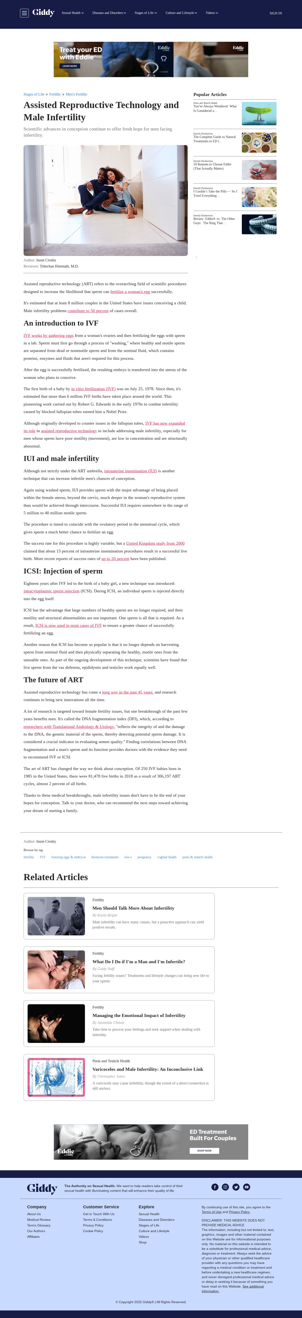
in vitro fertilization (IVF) (93, 388)
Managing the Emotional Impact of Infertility (138, 1015)
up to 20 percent (115, 558)
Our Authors (36, 1231)
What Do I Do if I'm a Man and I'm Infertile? (138, 961)
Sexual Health (149, 1214)
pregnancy (144, 857)
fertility (29, 857)
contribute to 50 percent (88, 310)
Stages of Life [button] (144, 13)
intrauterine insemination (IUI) (130, 471)
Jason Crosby (46, 260)
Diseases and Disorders (156, 1220)
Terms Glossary (38, 1225)
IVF (42, 857)
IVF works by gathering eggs (49, 335)
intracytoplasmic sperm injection (52, 591)
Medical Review (38, 1220)
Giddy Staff (105, 969)
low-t (128, 857)
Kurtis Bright (107, 915)
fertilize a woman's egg (130, 291)
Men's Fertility (76, 94)
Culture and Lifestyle (154, 1231)
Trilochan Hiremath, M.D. (59, 266)
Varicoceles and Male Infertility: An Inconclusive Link (147, 1069)
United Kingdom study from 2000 (155, 543)
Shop (143, 1242)
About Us (34, 1214)
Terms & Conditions (97, 1220)
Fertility (55, 94)
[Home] (44, 13)
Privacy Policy (93, 1225)
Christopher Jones (111, 1076)
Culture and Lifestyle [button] (180, 13)
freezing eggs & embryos (68, 857)
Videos (144, 1237)
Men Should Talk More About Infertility (133, 908)
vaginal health (166, 857)
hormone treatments (105, 857)
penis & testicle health (197, 857)
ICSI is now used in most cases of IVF (68, 625)
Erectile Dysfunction (203, 133)
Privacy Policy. (239, 1212)
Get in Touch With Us (98, 1214)
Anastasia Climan (110, 1023)
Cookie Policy (93, 1231)
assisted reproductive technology (69, 430)
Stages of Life (34, 94)
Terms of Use (212, 1212)
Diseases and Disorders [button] (107, 13)
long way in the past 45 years (127, 692)
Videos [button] (210, 13)
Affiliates (33, 1237)
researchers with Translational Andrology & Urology (69, 726)
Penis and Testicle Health (205, 103)
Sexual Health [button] (71, 13)
